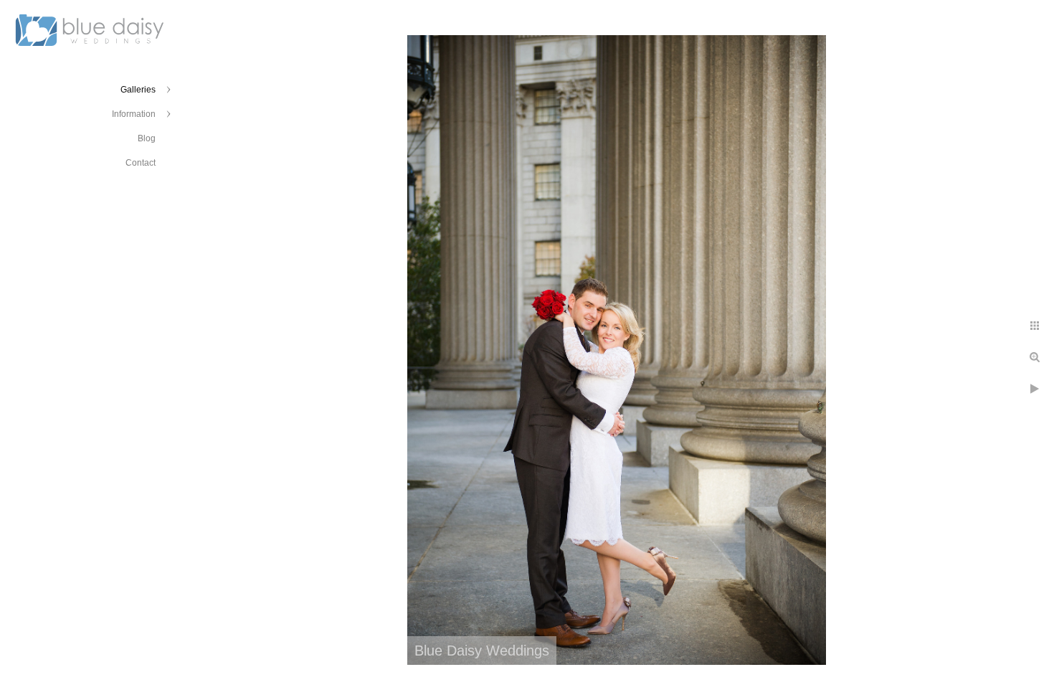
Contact (140, 163)
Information (134, 114)
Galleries (138, 90)
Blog (147, 138)
